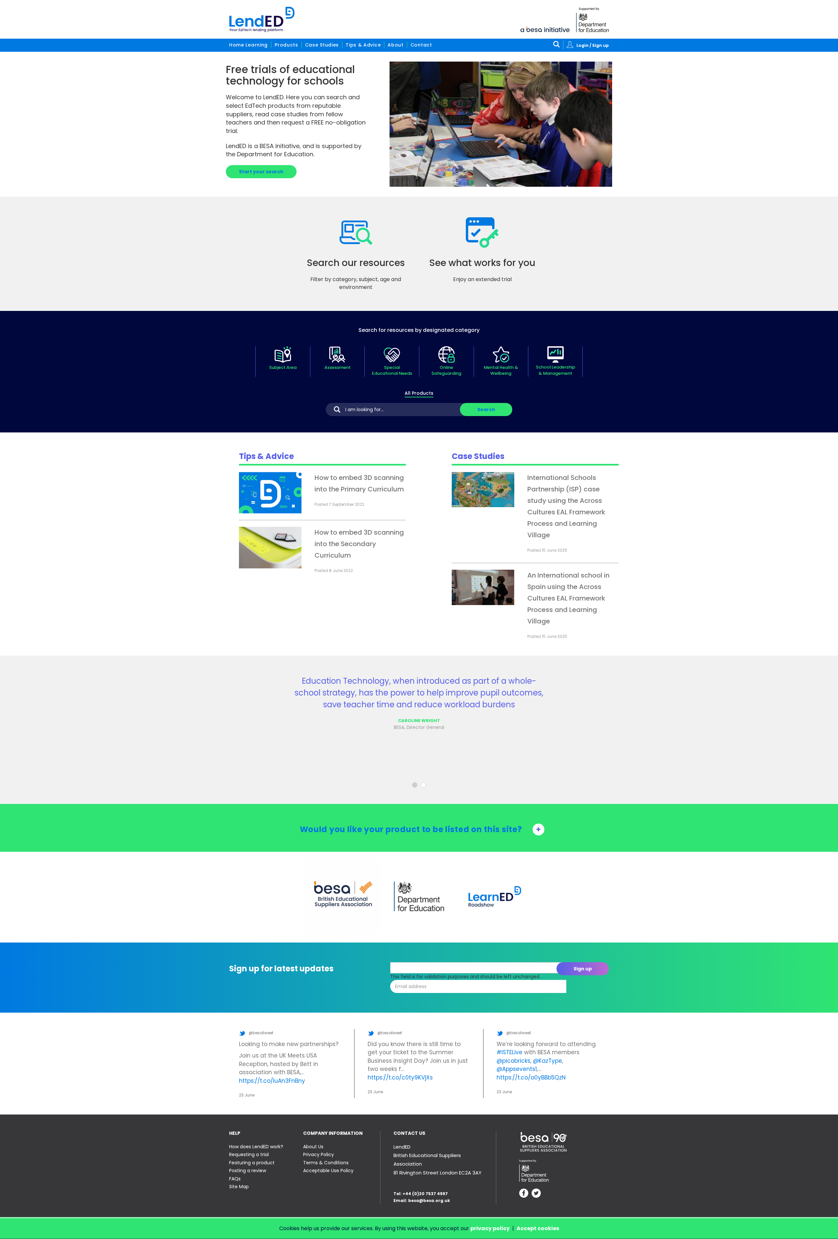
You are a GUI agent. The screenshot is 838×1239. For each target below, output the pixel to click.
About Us (313, 1146)
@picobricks (513, 1061)
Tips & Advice (363, 45)
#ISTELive (509, 1052)
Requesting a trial (249, 1154)
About (396, 45)
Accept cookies (538, 1228)
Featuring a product (252, 1162)
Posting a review (247, 1170)
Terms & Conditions (326, 1162)
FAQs (235, 1178)
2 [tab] (423, 785)
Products (286, 45)
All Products (419, 393)
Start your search (261, 171)
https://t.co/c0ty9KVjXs (400, 1077)
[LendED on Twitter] (536, 1194)
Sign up (583, 968)
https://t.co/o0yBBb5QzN (531, 1077)
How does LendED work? (256, 1146)
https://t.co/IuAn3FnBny (272, 1081)
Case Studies (322, 45)
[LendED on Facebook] (523, 1194)
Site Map (239, 1186)
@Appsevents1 (517, 1069)
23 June (246, 1095)
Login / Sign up (592, 45)
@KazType (547, 1061)
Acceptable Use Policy (328, 1170)
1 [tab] (414, 785)
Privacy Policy (318, 1154)
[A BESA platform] (545, 29)
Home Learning (248, 45)
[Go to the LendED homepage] (262, 19)
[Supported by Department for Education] (592, 20)
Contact (421, 45)
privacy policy (490, 1228)
